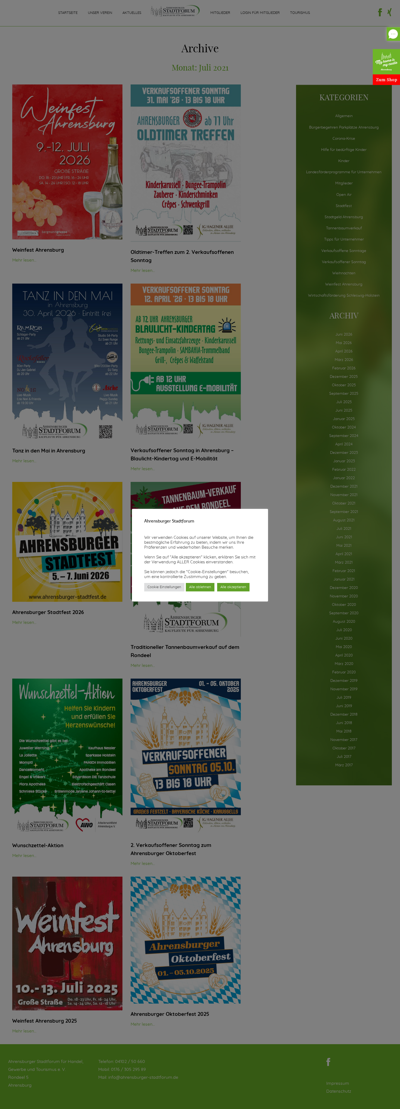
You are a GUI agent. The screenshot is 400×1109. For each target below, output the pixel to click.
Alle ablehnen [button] (200, 587)
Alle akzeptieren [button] (233, 587)
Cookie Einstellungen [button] (164, 587)
